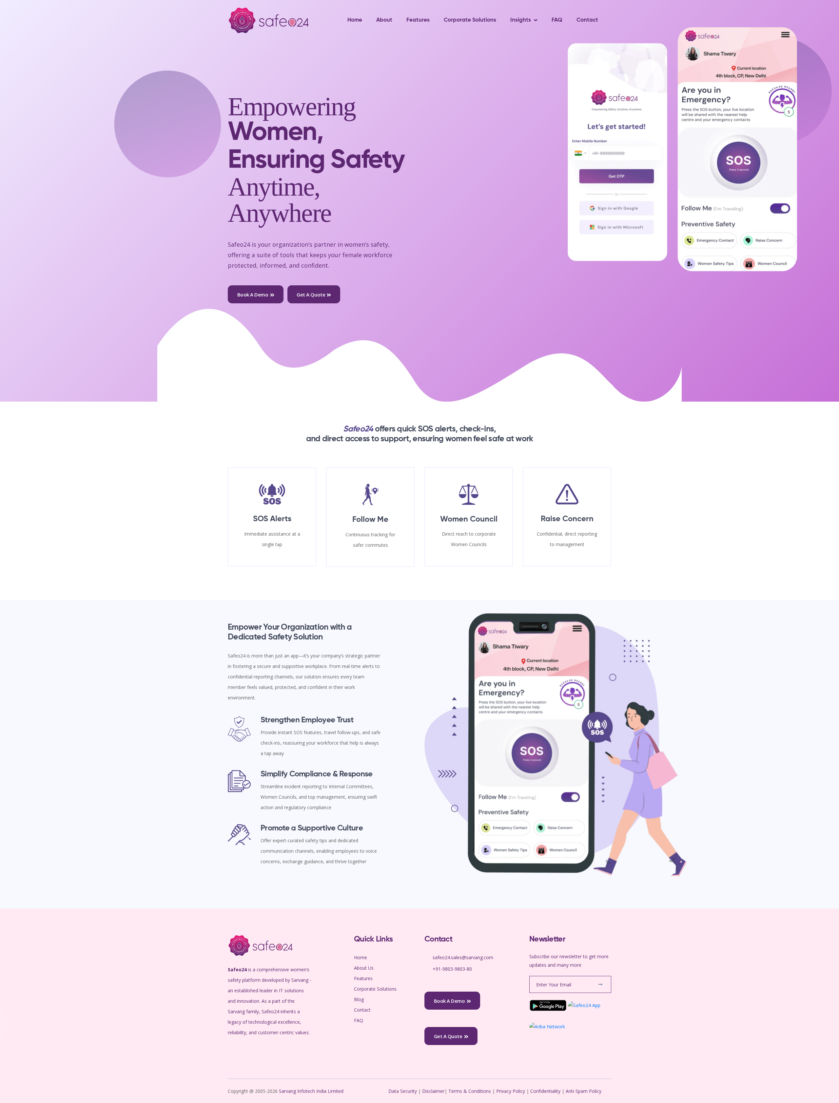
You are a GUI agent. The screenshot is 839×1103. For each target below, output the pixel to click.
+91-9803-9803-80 (452, 969)
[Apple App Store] (584, 1005)
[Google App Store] (548, 1005)
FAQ (557, 20)
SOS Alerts (272, 519)
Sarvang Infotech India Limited (312, 1091)
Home (354, 20)
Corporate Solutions (470, 20)
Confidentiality (546, 1091)
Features (418, 20)
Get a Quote (311, 294)
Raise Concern (567, 519)
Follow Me (370, 519)
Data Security (403, 1091)
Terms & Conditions (469, 1091)
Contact (587, 20)
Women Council (469, 519)
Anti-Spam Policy (583, 1091)
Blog (359, 999)
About (384, 20)
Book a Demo (252, 294)
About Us (364, 968)
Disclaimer (433, 1091)
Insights (520, 20)
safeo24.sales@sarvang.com (463, 957)
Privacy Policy (510, 1091)
